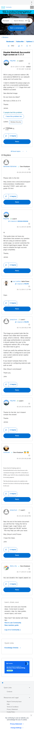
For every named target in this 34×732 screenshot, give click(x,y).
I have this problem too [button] (14, 116)
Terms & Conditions (12, 707)
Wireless (5, 37)
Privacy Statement (16, 724)
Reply (17, 141)
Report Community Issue (14, 701)
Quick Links (8, 687)
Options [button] (29, 41)
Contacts (9, 691)
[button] (6, 136)
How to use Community (13, 623)
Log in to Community (12, 630)
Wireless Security (15, 122)
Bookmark (10, 41)
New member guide (12, 625)
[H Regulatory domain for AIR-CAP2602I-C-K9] (26, 151)
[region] (17, 722)
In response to (19, 221)
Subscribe (20, 41)
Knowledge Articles (12, 648)
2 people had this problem (12, 112)
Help (8, 704)
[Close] (31, 715)
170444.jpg (8, 128)
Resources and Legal (11, 697)
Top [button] (2, 683)
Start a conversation (17, 28)
